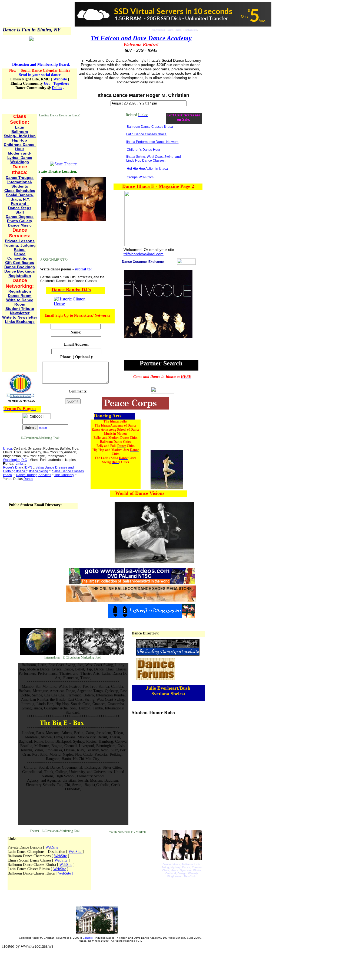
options (43, 427)
